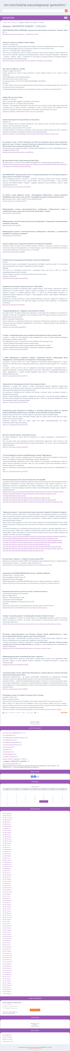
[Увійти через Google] (38, 776)
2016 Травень (7, 972)
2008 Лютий (7, 824)
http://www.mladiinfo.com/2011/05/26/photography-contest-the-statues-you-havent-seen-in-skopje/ (32, 709)
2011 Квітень (7, 902)
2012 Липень (7, 932)
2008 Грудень (7, 843)
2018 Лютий (7, 987)
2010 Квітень (7, 877)
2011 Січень (7, 896)
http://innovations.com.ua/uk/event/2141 (14, 201)
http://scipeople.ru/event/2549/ (12, 225)
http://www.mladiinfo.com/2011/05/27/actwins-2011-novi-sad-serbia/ (23, 111)
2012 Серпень (7, 934)
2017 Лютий (7, 976)
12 (34, 796)
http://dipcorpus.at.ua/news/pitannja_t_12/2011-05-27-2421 (20, 34)
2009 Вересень (8, 862)
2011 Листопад (8, 917)
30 (7, 804)
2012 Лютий (7, 923)
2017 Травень (7, 981)
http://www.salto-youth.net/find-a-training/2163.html (46, 89)
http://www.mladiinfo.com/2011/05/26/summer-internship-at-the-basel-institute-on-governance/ (31, 134)
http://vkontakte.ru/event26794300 (43, 605)
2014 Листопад (8, 961)
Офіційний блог (8, 1035)
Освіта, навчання (9, 756)
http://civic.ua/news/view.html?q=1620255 (15, 447)
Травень (14, 22)
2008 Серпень (7, 834)
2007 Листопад (8, 817)
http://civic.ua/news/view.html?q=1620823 (15, 689)
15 (62, 796)
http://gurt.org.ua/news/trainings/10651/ (14, 327)
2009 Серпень (7, 860)
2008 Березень (8, 826)
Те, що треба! (8, 1004)
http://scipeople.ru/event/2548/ (12, 235)
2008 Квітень (7, 828)
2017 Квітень (7, 978)
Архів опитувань (13, 1012)
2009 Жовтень (8, 864)
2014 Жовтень (8, 959)
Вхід (38, 723)
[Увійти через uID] (32, 776)
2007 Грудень (7, 820)
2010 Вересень (8, 887)
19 (34, 799)
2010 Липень (7, 883)
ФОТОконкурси (9, 754)
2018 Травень (7, 991)
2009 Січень (7, 845)
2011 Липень (7, 909)
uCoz (40, 1048)
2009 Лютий (7, 847)
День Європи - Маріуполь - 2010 (14, 759)
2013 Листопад (8, 955)
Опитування (8, 747)
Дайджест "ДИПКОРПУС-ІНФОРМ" (12, 712)
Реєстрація (33, 723)
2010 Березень (8, 875)
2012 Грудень (7, 940)
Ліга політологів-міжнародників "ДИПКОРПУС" (35, 5)
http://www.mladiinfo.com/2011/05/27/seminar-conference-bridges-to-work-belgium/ (28, 61)
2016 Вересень (8, 974)
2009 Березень (8, 849)
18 (25, 799)
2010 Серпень (7, 885)
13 (43, 796)
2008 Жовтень (8, 839)
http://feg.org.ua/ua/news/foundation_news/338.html (18, 152)
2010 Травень (7, 879)
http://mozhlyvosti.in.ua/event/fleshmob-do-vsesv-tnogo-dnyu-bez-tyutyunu (25, 607)
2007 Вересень (8, 813)
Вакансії (6, 749)
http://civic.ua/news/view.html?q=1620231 (15, 471)
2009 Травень (7, 853)
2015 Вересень (8, 966)
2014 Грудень (7, 964)
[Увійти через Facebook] (35, 776)
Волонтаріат (8, 752)
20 (43, 799)
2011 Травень (7, 904)
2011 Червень (7, 906)
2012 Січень (7, 921)
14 (52, 796)
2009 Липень (7, 858)
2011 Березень (8, 900)
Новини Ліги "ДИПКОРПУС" (13, 733)
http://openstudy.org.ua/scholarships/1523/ (15, 278)
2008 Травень (7, 830)
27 (17, 22)
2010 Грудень (7, 894)
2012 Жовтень (8, 938)
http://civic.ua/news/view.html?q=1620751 (15, 402)
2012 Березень (8, 925)
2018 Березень (8, 989)
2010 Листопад (8, 892)
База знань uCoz (8, 1041)
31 (16, 804)
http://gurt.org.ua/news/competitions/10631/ (15, 664)
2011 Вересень (8, 913)
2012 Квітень (7, 928)
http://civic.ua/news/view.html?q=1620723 (15, 424)
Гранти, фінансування (11, 744)
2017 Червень (7, 983)
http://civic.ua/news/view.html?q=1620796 (15, 349)
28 (52, 801)
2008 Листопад (8, 841)
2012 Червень (7, 930)
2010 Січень (7, 870)
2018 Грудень (7, 993)
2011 (9, 22)
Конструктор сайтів (33, 1048)
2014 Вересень (8, 957)
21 (52, 799)
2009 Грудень (7, 868)
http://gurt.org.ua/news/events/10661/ (14, 305)
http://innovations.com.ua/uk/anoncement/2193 (17, 187)
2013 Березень (8, 947)
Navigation (8, 17)
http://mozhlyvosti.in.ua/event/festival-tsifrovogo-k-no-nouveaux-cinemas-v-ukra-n (27, 648)
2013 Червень (7, 951)
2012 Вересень (8, 936)
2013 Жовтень (8, 953)
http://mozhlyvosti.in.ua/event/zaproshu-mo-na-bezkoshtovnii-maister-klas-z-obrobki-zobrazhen (31, 583)
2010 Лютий (7, 873)
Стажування (8, 735)
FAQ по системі (8, 1039)
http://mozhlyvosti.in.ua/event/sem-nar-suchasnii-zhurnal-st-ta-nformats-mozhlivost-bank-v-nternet (32, 624)
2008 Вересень (8, 836)
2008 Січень (7, 822)
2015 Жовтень (8, 968)
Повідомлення (8, 740)
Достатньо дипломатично (11, 1006)
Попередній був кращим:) (11, 1008)
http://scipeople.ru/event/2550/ (12, 213)
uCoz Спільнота (8, 1037)
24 (16, 801)
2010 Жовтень (8, 889)
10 (16, 796)
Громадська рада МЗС (11, 763)
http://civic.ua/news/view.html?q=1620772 (15, 376)
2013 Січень (7, 942)
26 (34, 801)
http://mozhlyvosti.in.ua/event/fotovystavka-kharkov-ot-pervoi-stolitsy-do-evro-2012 (27, 565)
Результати (5, 1012)
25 (25, 801)
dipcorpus (31, 712)
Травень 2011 (35, 786)
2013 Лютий (7, 945)
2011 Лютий (7, 898)
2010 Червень (7, 881)
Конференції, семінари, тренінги (14, 737)
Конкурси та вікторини (11, 742)
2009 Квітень (7, 851)
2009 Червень (7, 856)
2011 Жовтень (7, 915)
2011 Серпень (7, 911)
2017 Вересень (8, 985)
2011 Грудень (7, 919)
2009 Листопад (8, 866)
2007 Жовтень (8, 815)
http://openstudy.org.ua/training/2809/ (14, 252)
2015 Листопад (8, 970)
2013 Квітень (7, 949)
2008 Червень (7, 832)
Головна (5, 22)
